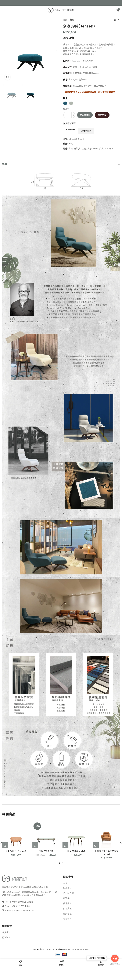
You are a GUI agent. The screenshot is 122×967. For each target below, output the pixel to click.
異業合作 (67, 918)
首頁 (65, 19)
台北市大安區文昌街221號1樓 (19, 901)
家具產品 (67, 888)
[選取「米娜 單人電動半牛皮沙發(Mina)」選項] (96, 845)
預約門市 (102, 115)
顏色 (65, 98)
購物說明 (67, 903)
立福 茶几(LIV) (46, 851)
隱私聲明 (6, 937)
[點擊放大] (7, 77)
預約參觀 (67, 913)
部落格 (66, 898)
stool (95, 148)
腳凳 (101, 148)
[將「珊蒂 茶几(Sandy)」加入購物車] (65, 845)
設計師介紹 (68, 893)
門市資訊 (67, 908)
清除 (67, 109)
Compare (70, 130)
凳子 (89, 148)
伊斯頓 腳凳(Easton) (16, 851)
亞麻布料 (109, 148)
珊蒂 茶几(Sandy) (76, 851)
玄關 (70, 148)
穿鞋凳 (77, 148)
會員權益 (6, 932)
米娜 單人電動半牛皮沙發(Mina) (106, 853)
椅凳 (72, 19)
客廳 (84, 148)
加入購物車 (85, 115)
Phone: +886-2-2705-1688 (17, 906)
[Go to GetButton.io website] (115, 964)
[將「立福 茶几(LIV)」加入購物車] (35, 845)
